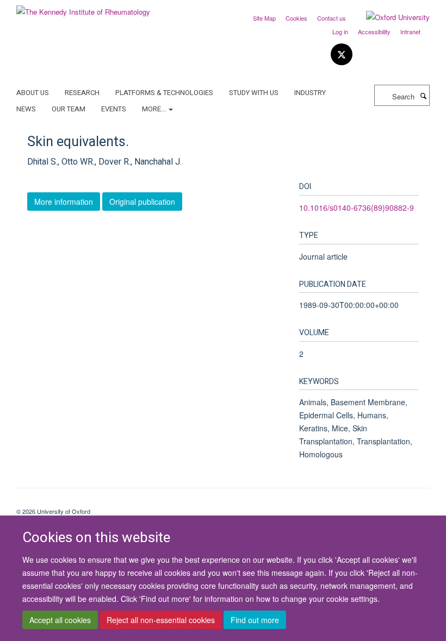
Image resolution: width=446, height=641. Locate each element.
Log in (340, 31)
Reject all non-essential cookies (161, 619)
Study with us (253, 92)
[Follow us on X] (341, 54)
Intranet (410, 31)
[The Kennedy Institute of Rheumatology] (83, 8)
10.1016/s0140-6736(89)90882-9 (356, 207)
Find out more (255, 619)
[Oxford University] (390, 17)
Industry (310, 92)
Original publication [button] (142, 201)
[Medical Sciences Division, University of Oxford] (223, 502)
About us (32, 92)
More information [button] (63, 201)
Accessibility (374, 31)
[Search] (423, 96)
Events (113, 109)
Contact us (331, 18)
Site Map (264, 18)
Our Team (68, 109)
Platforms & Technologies (164, 92)
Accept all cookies (60, 619)
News (26, 109)
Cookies (296, 18)
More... (155, 109)
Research (82, 92)
